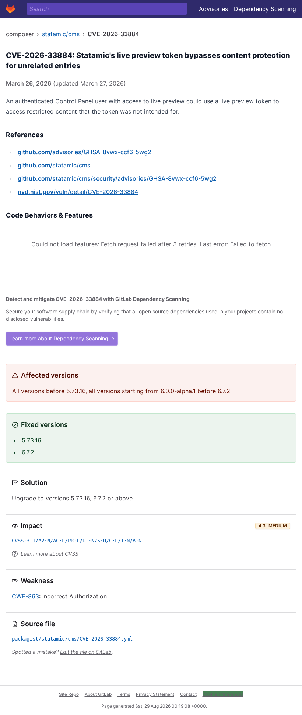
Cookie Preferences (223, 694)
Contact (188, 694)
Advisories (213, 9)
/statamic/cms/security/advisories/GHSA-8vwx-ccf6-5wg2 (117, 178)
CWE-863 (25, 596)
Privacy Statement (155, 694)
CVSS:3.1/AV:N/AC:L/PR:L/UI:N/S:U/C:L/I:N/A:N (76, 541)
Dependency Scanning (265, 9)
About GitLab (98, 694)
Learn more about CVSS (49, 554)
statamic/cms (61, 34)
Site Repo (69, 694)
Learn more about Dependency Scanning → (62, 338)
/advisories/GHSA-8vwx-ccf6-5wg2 (84, 152)
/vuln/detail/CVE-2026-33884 (78, 191)
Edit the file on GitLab (86, 652)
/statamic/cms (54, 165)
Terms (123, 694)
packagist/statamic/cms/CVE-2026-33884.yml (72, 639)
